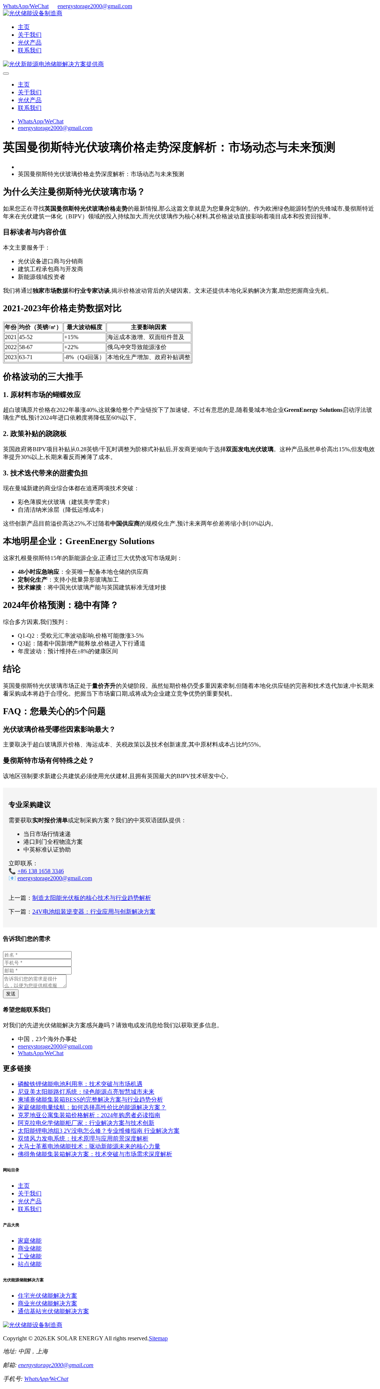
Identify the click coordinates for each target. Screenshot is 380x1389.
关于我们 (30, 35)
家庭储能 (30, 1240)
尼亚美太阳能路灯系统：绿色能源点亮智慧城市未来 (86, 1092)
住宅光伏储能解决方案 (47, 1295)
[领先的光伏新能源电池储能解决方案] (53, 64)
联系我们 (30, 50)
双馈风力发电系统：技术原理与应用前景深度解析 (83, 1138)
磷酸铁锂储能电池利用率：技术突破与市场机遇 (80, 1084)
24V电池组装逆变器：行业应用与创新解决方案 (93, 911)
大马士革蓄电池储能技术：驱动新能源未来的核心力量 (89, 1146)
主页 (24, 27)
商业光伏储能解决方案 (47, 1303)
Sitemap (158, 1338)
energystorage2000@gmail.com (95, 6)
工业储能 (30, 1256)
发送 (11, 993)
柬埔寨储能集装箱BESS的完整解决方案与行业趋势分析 (90, 1099)
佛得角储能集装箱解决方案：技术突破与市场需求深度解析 (95, 1154)
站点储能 (30, 1264)
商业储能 (30, 1248)
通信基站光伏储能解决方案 (53, 1311)
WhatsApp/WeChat (26, 6)
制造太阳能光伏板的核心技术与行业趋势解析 (91, 898)
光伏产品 (30, 42)
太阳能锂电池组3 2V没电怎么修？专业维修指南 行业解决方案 (99, 1131)
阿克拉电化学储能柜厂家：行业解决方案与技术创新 (86, 1123)
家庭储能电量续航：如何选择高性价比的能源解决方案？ (92, 1107)
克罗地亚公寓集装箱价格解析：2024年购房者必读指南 (89, 1115)
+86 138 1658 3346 (40, 871)
